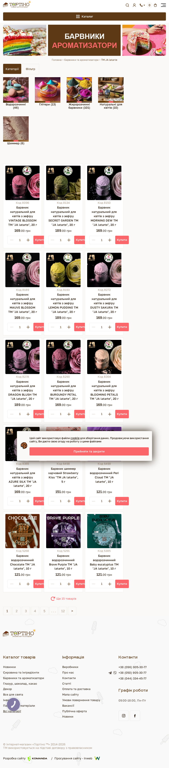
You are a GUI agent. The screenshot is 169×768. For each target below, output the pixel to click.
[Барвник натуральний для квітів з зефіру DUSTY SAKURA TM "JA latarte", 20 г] (104, 270)
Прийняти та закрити (89, 451)
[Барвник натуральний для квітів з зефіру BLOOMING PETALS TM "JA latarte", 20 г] (104, 357)
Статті (66, 683)
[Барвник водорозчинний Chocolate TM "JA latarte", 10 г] (22, 531)
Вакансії (68, 705)
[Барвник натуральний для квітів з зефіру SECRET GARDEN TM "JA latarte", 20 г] (63, 183)
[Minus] (12, 240)
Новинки (9, 667)
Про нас (68, 672)
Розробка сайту (14, 758)
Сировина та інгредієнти (21, 672)
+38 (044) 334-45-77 (132, 678)
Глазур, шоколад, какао (20, 683)
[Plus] (28, 240)
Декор (7, 689)
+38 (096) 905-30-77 (133, 667)
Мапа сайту (70, 694)
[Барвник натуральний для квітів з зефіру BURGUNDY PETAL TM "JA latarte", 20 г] (63, 357)
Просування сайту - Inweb (73, 758)
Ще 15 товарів (66, 598)
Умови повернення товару (81, 700)
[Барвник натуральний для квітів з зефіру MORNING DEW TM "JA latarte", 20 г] (104, 183)
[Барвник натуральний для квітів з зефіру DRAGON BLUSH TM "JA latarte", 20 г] (22, 357)
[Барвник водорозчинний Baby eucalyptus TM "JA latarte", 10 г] (104, 531)
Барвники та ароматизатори (81, 59)
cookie (75, 438)
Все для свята (13, 694)
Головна (57, 59)
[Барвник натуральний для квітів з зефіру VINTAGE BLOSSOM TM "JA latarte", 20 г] (22, 183)
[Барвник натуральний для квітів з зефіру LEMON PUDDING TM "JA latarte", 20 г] (63, 270)
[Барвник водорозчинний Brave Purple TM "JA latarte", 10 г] (63, 531)
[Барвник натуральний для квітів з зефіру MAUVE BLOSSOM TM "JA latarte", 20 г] (22, 270)
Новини (67, 716)
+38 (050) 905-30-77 (132, 672)
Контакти (69, 678)
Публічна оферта (74, 711)
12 (63, 611)
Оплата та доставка (76, 689)
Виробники (70, 667)
